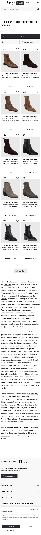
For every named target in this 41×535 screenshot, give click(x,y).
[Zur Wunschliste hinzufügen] (17, 48)
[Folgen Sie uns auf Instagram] (24, 461)
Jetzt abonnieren (9, 476)
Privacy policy (34, 509)
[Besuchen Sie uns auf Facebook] (19, 461)
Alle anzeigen (20, 271)
